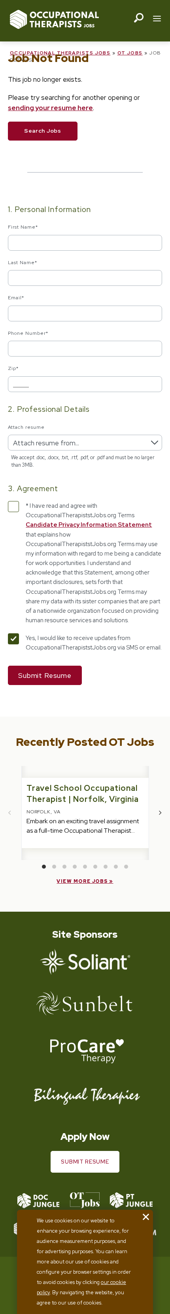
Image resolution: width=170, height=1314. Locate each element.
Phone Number (28, 333)
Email (16, 298)
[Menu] (157, 19)
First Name (23, 227)
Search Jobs (42, 130)
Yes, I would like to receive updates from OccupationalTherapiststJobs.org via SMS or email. (94, 642)
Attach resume (26, 427)
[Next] (160, 813)
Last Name (22, 262)
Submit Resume (85, 1161)
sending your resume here (50, 107)
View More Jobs (82, 881)
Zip (13, 368)
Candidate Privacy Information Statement (89, 525)
